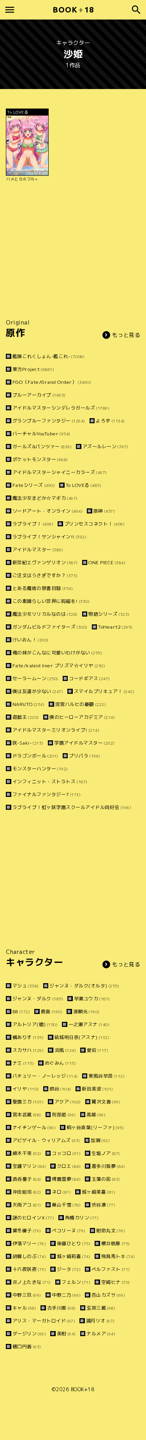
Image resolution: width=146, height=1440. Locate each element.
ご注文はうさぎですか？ (45, 575)
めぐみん (60, 1063)
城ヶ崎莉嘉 (73, 1256)
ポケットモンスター (40, 459)
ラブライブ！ (32, 523)
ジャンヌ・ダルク (37, 998)
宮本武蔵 (26, 1114)
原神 (104, 511)
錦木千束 (26, 1153)
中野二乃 (66, 1295)
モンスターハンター (40, 768)
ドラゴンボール (35, 755)
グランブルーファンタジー (48, 420)
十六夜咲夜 (29, 1269)
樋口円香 (26, 1346)
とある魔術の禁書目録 (42, 588)
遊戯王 (25, 717)
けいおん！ (30, 639)
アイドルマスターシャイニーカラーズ (59, 472)
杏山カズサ (108, 1295)
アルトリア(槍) (35, 1024)
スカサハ (28, 1050)
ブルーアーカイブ (39, 395)
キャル (24, 1308)
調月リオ (100, 1320)
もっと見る (126, 335)
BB (21, 1011)
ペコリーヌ (69, 1230)
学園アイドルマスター (84, 743)
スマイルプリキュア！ (104, 691)
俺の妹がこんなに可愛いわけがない (57, 652)
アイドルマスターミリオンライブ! (55, 730)
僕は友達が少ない (37, 691)
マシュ (25, 985)
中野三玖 (26, 1295)
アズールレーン (105, 446)
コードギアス (89, 678)
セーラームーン (35, 678)
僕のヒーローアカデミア (82, 717)
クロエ (69, 1166)
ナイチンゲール (34, 1127)
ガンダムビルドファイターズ (50, 627)
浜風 (65, 1050)
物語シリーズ (109, 614)
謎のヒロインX (33, 1217)
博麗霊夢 (66, 1179)
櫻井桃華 (115, 1243)
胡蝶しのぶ (29, 1256)
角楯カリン (82, 1217)
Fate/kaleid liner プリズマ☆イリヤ (58, 665)
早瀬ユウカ (92, 998)
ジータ (69, 1269)
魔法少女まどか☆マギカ (45, 498)
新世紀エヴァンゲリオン (45, 562)
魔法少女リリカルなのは (45, 614)
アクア (68, 1101)
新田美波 (97, 1088)
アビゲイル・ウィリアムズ (46, 1140)
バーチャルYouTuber (41, 433)
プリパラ (84, 755)
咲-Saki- (28, 743)
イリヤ (25, 1088)
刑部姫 (64, 1114)
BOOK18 (73, 9)
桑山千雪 (66, 1204)
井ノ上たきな (31, 1282)
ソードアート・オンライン (47, 511)
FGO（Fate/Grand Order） (51, 382)
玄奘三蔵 (100, 1308)
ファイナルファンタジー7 (46, 794)
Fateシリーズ (33, 485)
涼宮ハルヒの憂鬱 (80, 704)
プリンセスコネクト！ (94, 523)
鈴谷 (60, 1088)
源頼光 (86, 1011)
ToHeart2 (115, 627)
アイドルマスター (37, 549)
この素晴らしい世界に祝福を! (51, 601)
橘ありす (28, 1037)
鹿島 (51, 1011)
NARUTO (28, 704)
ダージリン (29, 1333)
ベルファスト (110, 1269)
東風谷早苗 (106, 1076)
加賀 (100, 1140)
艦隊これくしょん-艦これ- (48, 356)
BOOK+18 (83, 1389)
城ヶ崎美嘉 (98, 1192)
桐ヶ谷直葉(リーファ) (95, 1127)
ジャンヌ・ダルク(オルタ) (84, 985)
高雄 (96, 1114)
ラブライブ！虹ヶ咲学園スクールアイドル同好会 (71, 807)
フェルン (76, 1282)
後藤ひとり (73, 1243)
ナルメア (100, 1333)
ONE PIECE (106, 562)
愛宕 (97, 1050)
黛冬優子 (26, 1230)
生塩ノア (105, 1153)
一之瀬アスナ (89, 1024)
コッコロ (66, 1153)
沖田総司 (26, 1192)
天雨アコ (26, 1204)
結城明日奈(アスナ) (82, 1037)
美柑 (66, 1333)
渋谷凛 (103, 1204)
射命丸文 (110, 1230)
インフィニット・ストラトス (50, 781)
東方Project (33, 369)
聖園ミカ (28, 1101)
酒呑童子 (26, 1179)
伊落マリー (29, 1243)
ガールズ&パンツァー (42, 446)
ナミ (23, 1063)
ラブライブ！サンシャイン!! (49, 536)
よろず (110, 420)
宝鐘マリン (29, 1166)
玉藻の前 (105, 1179)
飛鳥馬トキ (118, 1256)
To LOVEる (83, 485)
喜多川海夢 (108, 1166)
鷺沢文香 (105, 1101)
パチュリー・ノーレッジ (45, 1076)
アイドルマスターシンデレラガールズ (60, 408)
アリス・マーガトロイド (43, 1320)
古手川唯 (61, 1308)
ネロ (61, 1192)
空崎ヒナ (115, 1282)
